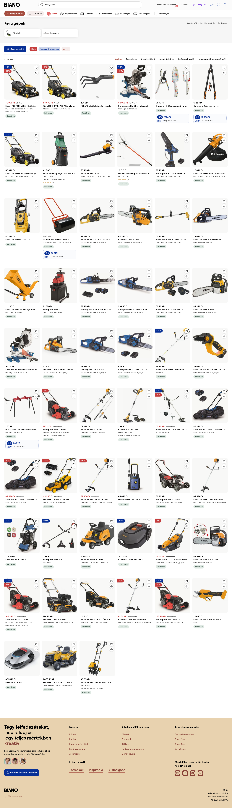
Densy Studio (128, 754)
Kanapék (89, 14)
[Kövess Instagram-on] (177, 773)
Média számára (77, 749)
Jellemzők (74, 754)
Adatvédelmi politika (218, 793)
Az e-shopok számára (187, 727)
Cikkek (125, 744)
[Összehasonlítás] (36, 73)
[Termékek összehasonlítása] (212, 4)
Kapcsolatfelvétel (78, 744)
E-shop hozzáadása (184, 734)
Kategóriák (15, 13)
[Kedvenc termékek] (218, 4)
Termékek (76, 770)
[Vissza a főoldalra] (14, 4)
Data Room (180, 749)
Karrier (72, 739)
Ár (64, 49)
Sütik (225, 790)
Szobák (35, 13)
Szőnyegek (125, 14)
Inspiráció (184, 5)
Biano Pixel (180, 739)
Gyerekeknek (71, 14)
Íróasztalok (107, 14)
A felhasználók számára (135, 727)
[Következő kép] (112, 81)
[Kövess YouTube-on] (192, 773)
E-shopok (126, 739)
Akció (54, 14)
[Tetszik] (36, 67)
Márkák (125, 734)
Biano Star (180, 744)
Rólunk (72, 734)
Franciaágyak (144, 14)
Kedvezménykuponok (167, 5)
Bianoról (73, 727)
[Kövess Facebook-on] (185, 773)
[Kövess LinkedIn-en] (200, 773)
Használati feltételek (218, 796)
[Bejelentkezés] (225, 4)
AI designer (200, 5)
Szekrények (164, 14)
